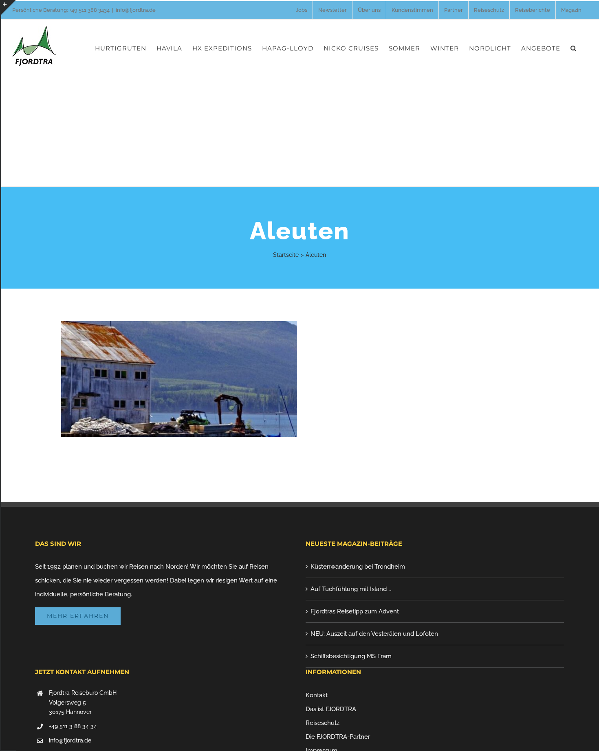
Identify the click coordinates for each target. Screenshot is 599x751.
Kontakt (317, 695)
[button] (573, 48)
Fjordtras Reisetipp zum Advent (355, 611)
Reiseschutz (322, 723)
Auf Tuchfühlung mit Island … (351, 589)
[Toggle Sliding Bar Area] (8, 7)
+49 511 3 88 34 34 (73, 726)
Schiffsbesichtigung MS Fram (351, 656)
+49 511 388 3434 (89, 10)
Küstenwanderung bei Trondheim (358, 566)
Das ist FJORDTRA (331, 709)
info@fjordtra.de (136, 10)
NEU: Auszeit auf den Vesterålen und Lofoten (374, 633)
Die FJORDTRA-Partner (338, 736)
